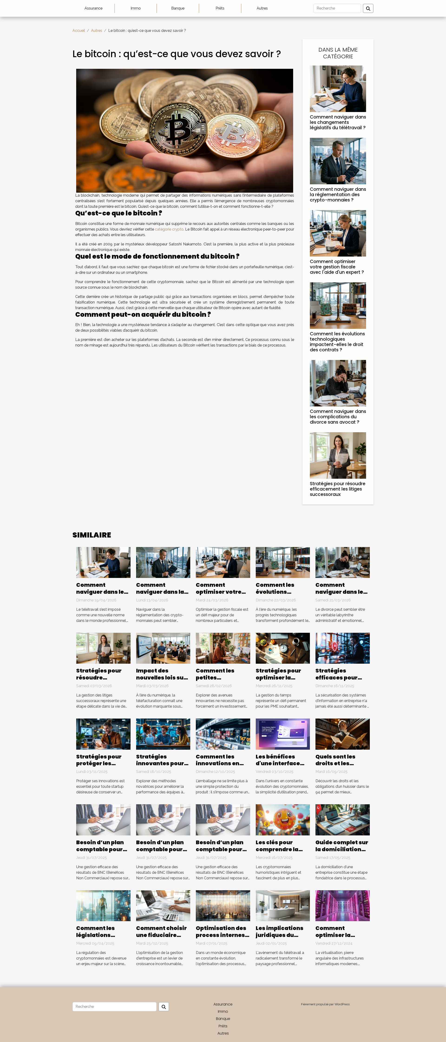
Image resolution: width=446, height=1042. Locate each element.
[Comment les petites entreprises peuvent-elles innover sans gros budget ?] (223, 648)
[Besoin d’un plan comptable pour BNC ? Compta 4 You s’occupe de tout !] (103, 819)
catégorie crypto (169, 229)
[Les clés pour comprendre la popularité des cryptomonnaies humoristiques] (283, 819)
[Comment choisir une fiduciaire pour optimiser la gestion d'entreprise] (163, 905)
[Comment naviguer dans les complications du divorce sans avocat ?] (338, 383)
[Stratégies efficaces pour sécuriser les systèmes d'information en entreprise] (342, 648)
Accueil (78, 30)
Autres (262, 8)
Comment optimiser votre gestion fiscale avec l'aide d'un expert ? (337, 266)
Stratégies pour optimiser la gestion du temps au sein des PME (281, 681)
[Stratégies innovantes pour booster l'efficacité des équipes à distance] (163, 734)
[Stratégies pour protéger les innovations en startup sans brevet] (103, 734)
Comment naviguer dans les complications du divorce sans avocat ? (338, 416)
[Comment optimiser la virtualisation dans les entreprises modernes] (342, 905)
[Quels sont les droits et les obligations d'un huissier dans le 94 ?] (342, 734)
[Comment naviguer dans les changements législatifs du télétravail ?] (338, 88)
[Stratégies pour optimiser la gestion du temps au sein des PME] (283, 648)
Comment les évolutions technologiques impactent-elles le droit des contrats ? (337, 342)
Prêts (220, 8)
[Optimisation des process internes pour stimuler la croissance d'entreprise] (223, 905)
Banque (177, 8)
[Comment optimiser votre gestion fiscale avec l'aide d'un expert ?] (338, 233)
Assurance (93, 8)
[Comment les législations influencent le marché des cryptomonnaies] (103, 905)
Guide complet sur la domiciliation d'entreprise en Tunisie (341, 853)
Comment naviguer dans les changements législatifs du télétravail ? (338, 122)
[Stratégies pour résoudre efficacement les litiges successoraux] (338, 455)
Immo (136, 8)
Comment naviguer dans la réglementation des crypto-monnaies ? (338, 194)
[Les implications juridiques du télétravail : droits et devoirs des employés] (283, 905)
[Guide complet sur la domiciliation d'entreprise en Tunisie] (342, 819)
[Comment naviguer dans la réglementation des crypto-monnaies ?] (338, 160)
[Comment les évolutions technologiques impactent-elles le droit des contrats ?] (338, 305)
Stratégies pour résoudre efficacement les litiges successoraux (337, 489)
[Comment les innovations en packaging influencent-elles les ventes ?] (223, 734)
